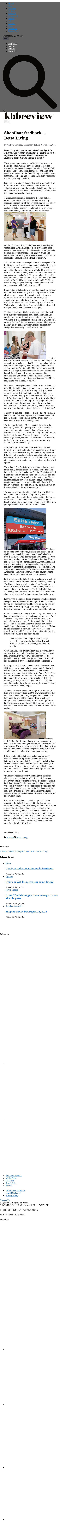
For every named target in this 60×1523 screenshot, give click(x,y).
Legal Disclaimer (13, 1193)
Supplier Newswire (14, 906)
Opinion (12, 8)
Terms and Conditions (15, 1190)
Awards (11, 46)
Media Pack (13, 31)
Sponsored (13, 16)
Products (12, 13)
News (11, 6)
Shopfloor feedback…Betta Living (32, 851)
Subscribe (12, 51)
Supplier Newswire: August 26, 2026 (26, 911)
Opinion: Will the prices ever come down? (29, 881)
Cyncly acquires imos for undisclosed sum (29, 868)
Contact (11, 23)
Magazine (12, 43)
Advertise (12, 28)
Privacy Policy (12, 1195)
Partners (11, 26)
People (11, 18)
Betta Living (21, 837)
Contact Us (5, 1200)
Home (11, 3)
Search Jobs (11, 1183)
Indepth (11, 851)
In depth (12, 11)
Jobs (10, 21)
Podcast (11, 48)
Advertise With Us (14, 1175)
